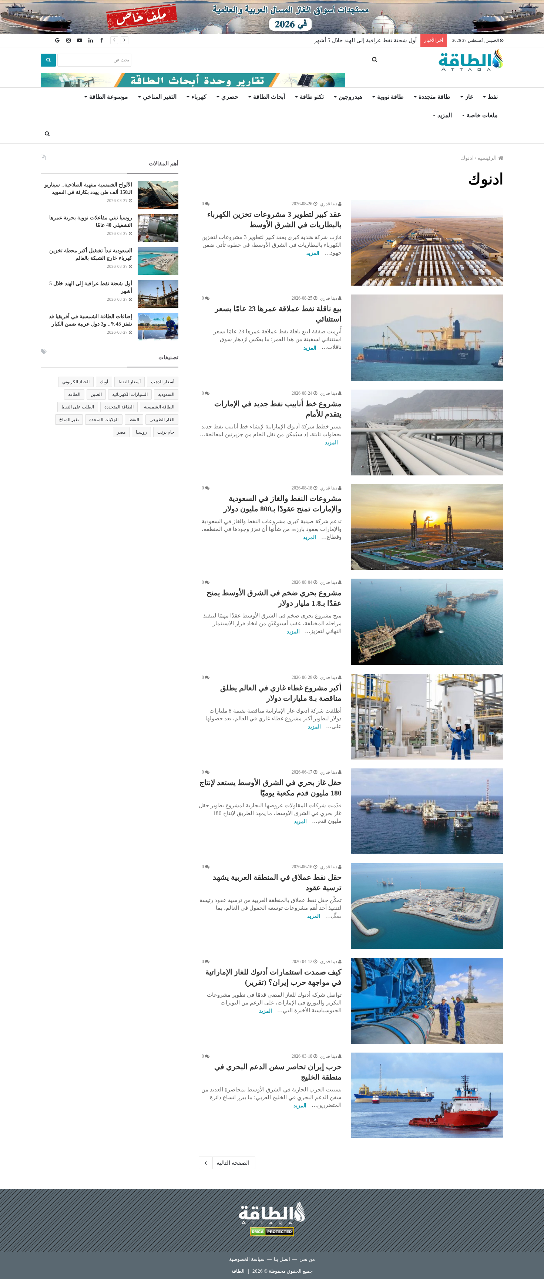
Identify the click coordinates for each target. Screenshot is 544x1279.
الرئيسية (487, 158)
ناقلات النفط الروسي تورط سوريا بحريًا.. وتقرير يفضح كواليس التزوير (336, 40)
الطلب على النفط (77, 407)
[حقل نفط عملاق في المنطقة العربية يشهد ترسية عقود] (427, 906)
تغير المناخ (69, 419)
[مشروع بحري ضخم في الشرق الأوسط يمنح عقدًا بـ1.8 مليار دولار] (427, 621)
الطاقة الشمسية (159, 407)
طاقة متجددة (434, 97)
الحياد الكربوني (76, 381)
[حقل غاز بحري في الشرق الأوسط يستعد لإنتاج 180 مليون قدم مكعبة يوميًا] (427, 811)
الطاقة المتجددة (119, 407)
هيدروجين (350, 97)
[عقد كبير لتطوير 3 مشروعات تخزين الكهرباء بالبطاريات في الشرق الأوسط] (427, 243)
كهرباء (198, 97)
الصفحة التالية (232, 1163)
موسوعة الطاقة (108, 97)
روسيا (141, 432)
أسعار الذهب (162, 381)
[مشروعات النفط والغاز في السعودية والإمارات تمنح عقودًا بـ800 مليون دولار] (427, 527)
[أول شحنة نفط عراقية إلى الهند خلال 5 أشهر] (158, 294)
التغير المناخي (160, 97)
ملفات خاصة (482, 115)
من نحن (307, 1259)
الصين (96, 394)
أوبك (104, 381)
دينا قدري (329, 203)
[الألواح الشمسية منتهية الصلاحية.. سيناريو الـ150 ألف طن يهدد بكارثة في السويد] (158, 195)
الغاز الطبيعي (162, 419)
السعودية (166, 394)
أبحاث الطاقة (269, 97)
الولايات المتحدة (103, 419)
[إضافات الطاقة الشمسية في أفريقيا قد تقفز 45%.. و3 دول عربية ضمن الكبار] (158, 327)
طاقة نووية (390, 97)
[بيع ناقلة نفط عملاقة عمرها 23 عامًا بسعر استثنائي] (427, 337)
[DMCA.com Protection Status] (272, 1233)
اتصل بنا (282, 1259)
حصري (229, 97)
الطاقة (74, 394)
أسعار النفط (129, 381)
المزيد (444, 115)
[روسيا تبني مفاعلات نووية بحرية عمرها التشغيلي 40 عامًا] (158, 228)
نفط (493, 97)
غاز (469, 97)
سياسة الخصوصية (247, 1259)
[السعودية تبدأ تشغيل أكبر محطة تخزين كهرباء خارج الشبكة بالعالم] (158, 261)
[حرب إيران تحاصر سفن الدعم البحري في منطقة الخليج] (427, 1095)
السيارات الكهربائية (130, 394)
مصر (121, 432)
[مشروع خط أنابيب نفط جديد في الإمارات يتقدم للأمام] (427, 432)
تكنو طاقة (312, 97)
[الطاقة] (471, 60)
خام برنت (165, 432)
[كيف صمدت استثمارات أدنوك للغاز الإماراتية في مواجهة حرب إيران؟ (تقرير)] (427, 1001)
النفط (134, 419)
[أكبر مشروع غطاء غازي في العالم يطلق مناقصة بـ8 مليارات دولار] (427, 717)
